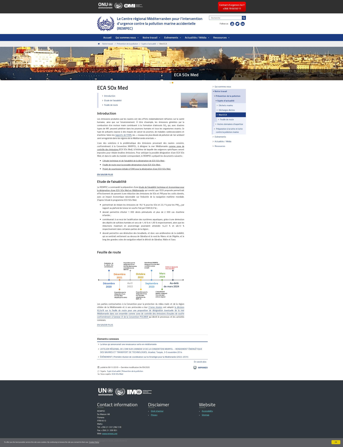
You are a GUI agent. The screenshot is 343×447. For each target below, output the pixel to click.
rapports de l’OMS (123, 135)
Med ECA (223, 114)
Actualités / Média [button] (195, 37)
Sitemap (205, 414)
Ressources (220, 146)
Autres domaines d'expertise (230, 124)
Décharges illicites (227, 110)
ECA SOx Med (117, 373)
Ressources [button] (220, 37)
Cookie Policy (94, 442)
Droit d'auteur (157, 411)
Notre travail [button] (150, 37)
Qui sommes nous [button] (125, 37)
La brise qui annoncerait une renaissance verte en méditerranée (128, 344)
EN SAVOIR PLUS (105, 324)
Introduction (109, 95)
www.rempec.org (109, 433)
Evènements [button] (171, 37)
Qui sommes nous (223, 86)
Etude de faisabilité (113, 100)
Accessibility (207, 411)
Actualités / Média (223, 141)
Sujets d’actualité (148, 43)
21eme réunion (155, 307)
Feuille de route (111, 105)
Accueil (107, 37)
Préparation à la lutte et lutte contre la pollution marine (229, 130)
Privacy (154, 414)
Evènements (220, 136)
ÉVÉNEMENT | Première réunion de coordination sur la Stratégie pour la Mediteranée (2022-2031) (144, 356)
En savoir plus (200, 361)
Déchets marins (226, 105)
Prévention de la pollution (127, 43)
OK (336, 442)
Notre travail (107, 43)
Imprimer (203, 367)
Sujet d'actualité (114, 371)
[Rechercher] (244, 18)
